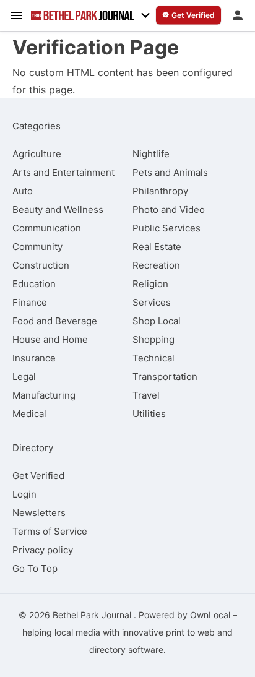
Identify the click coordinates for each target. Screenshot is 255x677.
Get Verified (38, 475)
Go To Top (35, 568)
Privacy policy (42, 550)
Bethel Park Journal (93, 615)
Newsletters (39, 513)
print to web (190, 632)
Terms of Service (49, 531)
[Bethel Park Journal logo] (82, 15)
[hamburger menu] (16, 15)
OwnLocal (210, 615)
